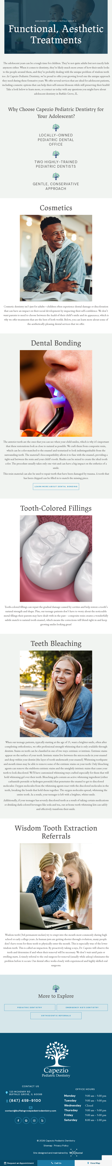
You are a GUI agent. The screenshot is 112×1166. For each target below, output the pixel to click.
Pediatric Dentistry (29, 1007)
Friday (68, 1115)
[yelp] (42, 1120)
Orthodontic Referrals (56, 1015)
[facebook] (18, 1120)
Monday (70, 1096)
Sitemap (48, 1145)
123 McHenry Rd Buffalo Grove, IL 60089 (25, 1093)
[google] (26, 1120)
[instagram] (34, 1120)
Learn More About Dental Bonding (56, 486)
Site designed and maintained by (51, 1152)
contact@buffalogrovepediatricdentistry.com (30, 1110)
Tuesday (70, 1100)
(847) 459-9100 (25, 1101)
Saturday (70, 1120)
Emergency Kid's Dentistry (82, 1007)
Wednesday (72, 1105)
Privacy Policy (61, 1145)
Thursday (71, 1110)
